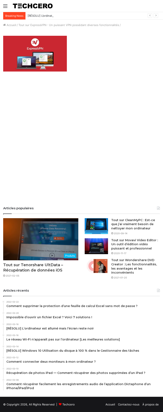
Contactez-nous (128, 404)
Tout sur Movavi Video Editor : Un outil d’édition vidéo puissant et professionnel (134, 244)
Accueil (11, 25)
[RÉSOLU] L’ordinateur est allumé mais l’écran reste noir (64, 15)
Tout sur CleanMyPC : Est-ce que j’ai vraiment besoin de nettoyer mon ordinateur (133, 224)
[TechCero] (33, 6)
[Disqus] (81, 143)
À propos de (150, 404)
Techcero (68, 404)
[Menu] (5, 7)
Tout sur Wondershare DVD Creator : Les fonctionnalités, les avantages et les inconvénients (134, 266)
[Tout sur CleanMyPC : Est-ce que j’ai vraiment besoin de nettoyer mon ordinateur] (96, 226)
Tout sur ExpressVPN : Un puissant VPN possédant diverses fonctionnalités (68, 25)
